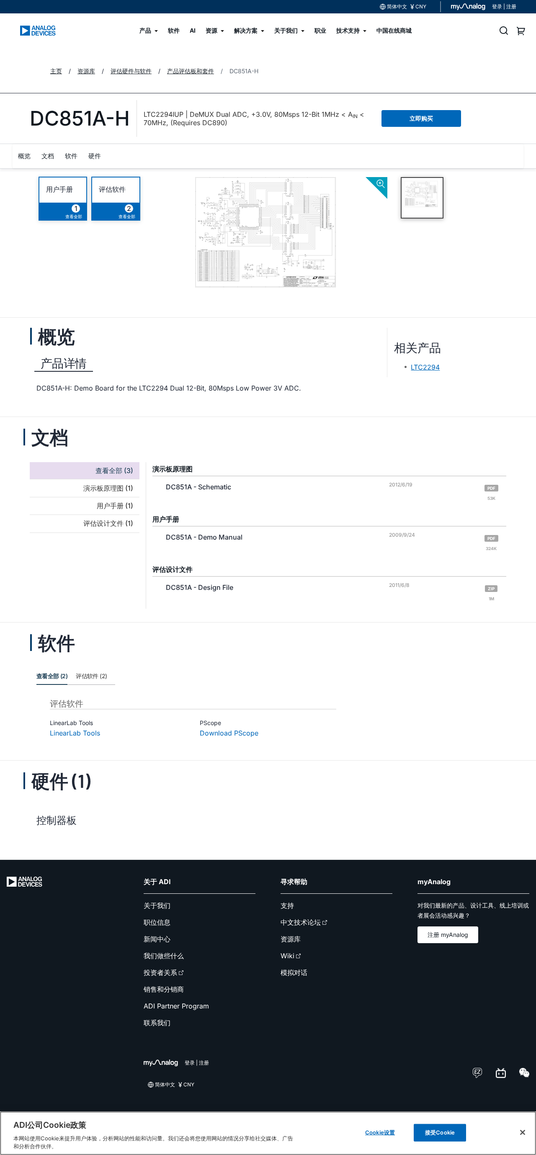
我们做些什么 (164, 956)
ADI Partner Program (176, 1006)
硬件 (94, 156)
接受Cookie (440, 1132)
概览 (24, 156)
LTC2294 (425, 367)
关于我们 (157, 905)
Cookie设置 (380, 1132)
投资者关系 (160, 972)
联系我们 (157, 1023)
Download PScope (229, 733)
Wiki (287, 956)
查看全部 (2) (51, 675)
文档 (47, 156)
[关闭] (522, 1132)
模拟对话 (294, 972)
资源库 (291, 939)
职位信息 (157, 922)
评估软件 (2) (91, 675)
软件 (71, 156)
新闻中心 (157, 939)
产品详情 (64, 363)
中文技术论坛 (301, 922)
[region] (268, 1133)
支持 (287, 905)
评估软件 (112, 189)
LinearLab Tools (75, 733)
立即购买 (421, 118)
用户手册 (59, 189)
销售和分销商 (164, 989)
